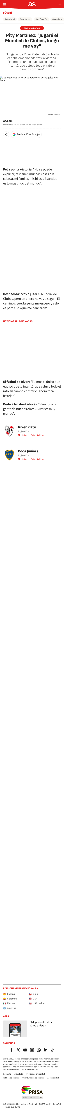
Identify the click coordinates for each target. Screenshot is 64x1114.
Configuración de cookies (33, 1078)
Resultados (25, 19)
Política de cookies (11, 1078)
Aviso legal (18, 1074)
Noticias (22, 435)
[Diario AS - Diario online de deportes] (32, 4)
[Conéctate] (60, 4)
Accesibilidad (53, 1078)
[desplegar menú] (4, 4)
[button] (6, 134)
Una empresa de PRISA (32, 1090)
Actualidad (10, 19)
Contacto (7, 1074)
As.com (8, 121)
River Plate (27, 427)
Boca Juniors (28, 451)
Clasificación (41, 19)
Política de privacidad (35, 1074)
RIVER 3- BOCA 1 (32, 28)
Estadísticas (37, 435)
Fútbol (7, 13)
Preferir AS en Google (28, 134)
